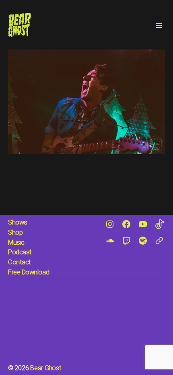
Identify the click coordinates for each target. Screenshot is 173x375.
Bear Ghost (45, 368)
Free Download (28, 272)
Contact (19, 262)
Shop (15, 232)
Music (16, 242)
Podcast (20, 252)
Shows (17, 222)
